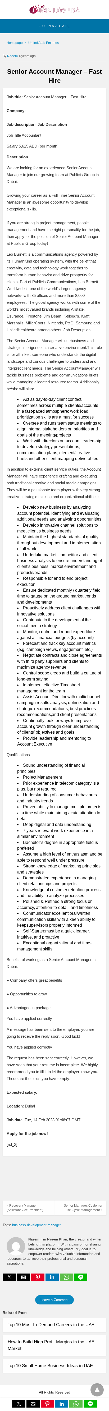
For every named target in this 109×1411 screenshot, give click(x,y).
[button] (54, 26)
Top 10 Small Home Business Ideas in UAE (50, 1365)
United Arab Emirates (43, 43)
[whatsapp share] (67, 1279)
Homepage (15, 43)
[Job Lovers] (54, 12)
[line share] (80, 1279)
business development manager (36, 1225)
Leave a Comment (54, 1300)
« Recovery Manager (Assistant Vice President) (25, 1208)
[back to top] (97, 1389)
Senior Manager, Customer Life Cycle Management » (83, 1208)
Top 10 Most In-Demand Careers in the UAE (51, 1324)
